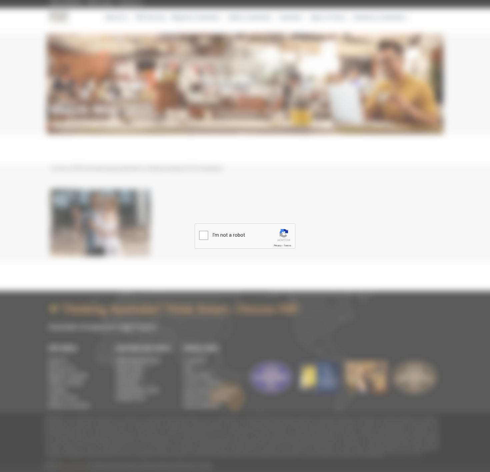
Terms (287, 245)
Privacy (278, 245)
